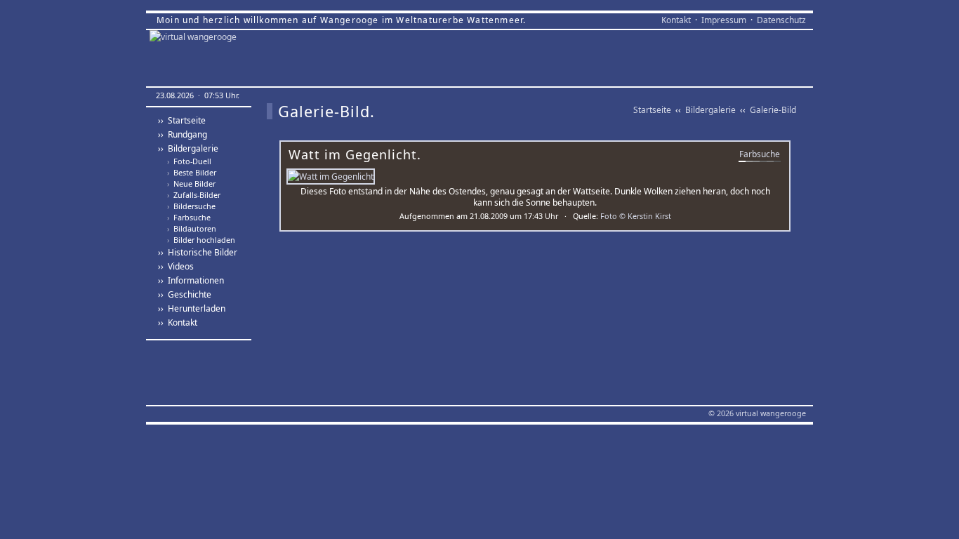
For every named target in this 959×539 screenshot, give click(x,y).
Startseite (652, 110)
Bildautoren (191, 229)
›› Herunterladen (191, 308)
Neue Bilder (191, 184)
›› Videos (176, 266)
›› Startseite (182, 120)
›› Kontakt (177, 322)
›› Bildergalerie (188, 148)
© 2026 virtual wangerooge (757, 413)
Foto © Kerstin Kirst (635, 216)
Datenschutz (781, 20)
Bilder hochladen (201, 240)
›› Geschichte (184, 294)
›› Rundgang (182, 134)
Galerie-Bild (773, 110)
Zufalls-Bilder (193, 195)
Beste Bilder (191, 173)
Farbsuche (189, 217)
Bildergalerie (710, 110)
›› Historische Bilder (197, 252)
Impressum (723, 20)
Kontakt (676, 20)
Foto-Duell (189, 161)
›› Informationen (191, 280)
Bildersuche (191, 206)
